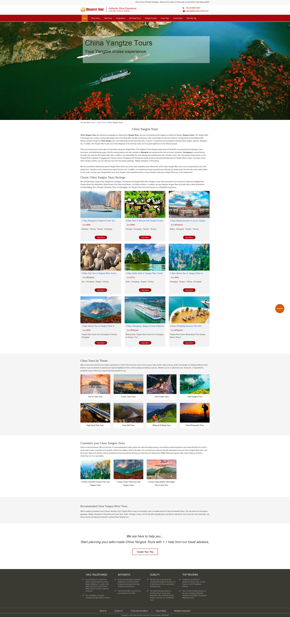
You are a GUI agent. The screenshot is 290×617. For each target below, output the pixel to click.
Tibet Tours (108, 18)
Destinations (120, 18)
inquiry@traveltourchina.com (197, 11)
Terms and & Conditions (139, 611)
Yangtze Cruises (151, 18)
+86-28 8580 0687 (193, 7)
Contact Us (118, 611)
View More (101, 237)
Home (84, 18)
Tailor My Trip (191, 18)
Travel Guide (177, 18)
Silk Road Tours (135, 18)
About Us (103, 611)
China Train (165, 18)
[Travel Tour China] (92, 10)
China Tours (95, 18)
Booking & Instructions (182, 611)
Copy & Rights (161, 611)
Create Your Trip (145, 551)
